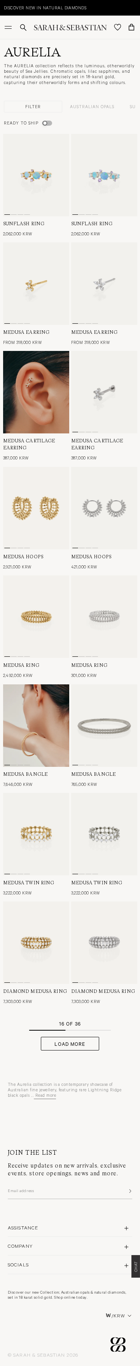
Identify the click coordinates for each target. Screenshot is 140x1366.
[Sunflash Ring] (36, 175)
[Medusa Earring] (36, 283)
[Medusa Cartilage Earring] (36, 392)
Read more (45, 1095)
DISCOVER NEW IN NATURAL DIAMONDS (45, 7)
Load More (69, 1043)
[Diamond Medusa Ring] (36, 942)
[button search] (23, 27)
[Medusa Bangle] (36, 725)
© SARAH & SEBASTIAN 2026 (43, 1355)
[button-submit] (129, 1190)
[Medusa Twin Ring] (36, 834)
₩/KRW (115, 1315)
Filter (33, 106)
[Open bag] (131, 27)
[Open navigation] (9, 27)
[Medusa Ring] (36, 616)
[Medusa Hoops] (36, 508)
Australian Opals (92, 106)
